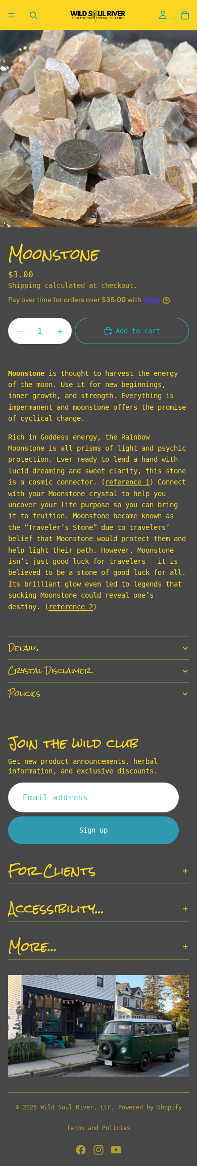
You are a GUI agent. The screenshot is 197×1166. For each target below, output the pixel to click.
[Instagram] (98, 1150)
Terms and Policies (98, 1128)
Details (23, 648)
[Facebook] (81, 1150)
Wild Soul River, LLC (75, 1107)
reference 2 (70, 607)
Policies (24, 693)
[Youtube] (116, 1150)
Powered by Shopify (150, 1107)
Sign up (93, 830)
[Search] (33, 15)
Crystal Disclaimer (49, 670)
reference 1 (127, 482)
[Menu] (11, 15)
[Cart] (185, 15)
